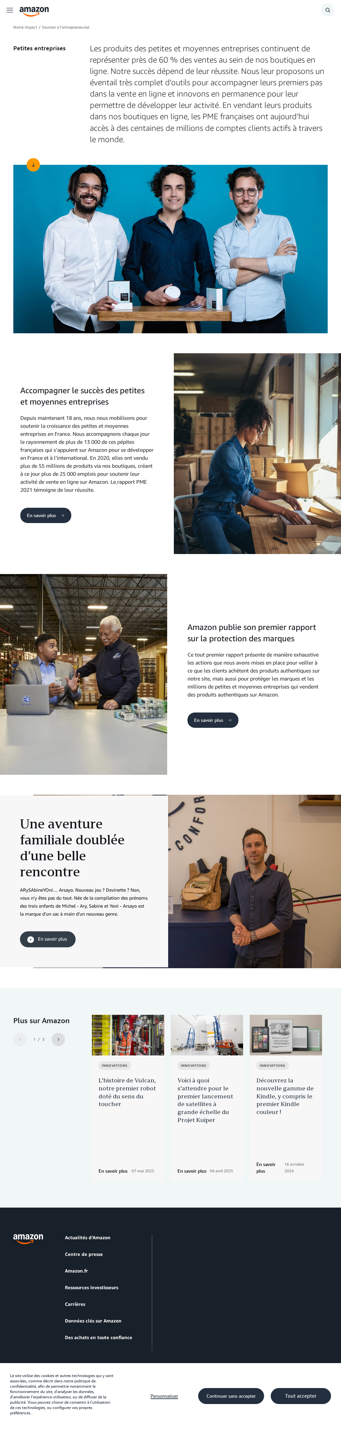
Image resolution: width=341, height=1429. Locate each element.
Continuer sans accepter (231, 1396)
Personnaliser (164, 1396)
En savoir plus (42, 515)
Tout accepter (301, 1396)
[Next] (58, 1039)
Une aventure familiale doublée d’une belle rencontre (72, 848)
